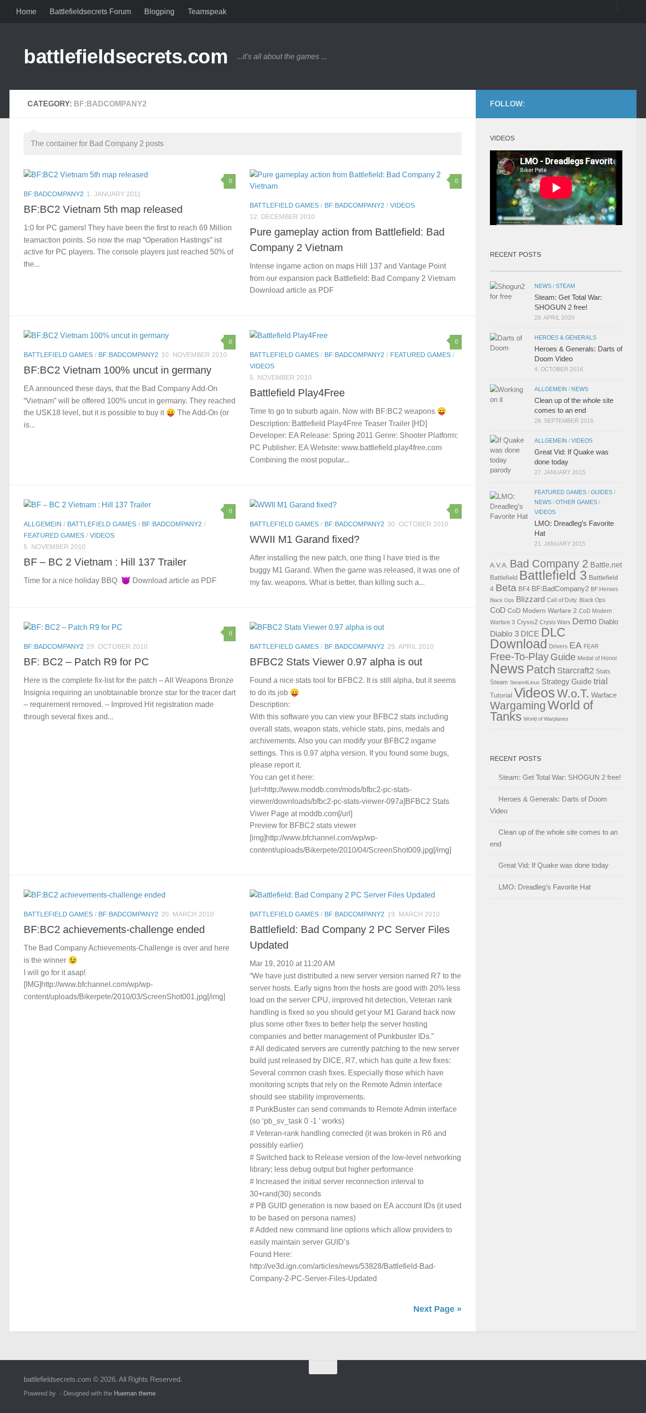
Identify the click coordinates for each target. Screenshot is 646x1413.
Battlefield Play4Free (297, 393)
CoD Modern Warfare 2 (542, 610)
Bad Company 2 (549, 564)
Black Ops (502, 600)
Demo (584, 621)
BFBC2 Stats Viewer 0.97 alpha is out (336, 662)
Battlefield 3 (553, 575)
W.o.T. (573, 693)
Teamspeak (207, 12)
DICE (530, 634)
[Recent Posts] (523, 267)
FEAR (591, 646)
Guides (601, 492)
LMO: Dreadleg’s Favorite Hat (544, 887)
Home (26, 12)
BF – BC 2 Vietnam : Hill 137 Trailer (105, 562)
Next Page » (437, 1309)
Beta (506, 587)
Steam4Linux (525, 682)
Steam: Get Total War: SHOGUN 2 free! (559, 777)
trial (601, 681)
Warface (604, 695)
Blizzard (530, 599)
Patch (540, 669)
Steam (565, 286)
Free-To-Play (519, 657)
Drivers (558, 646)
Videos (402, 205)
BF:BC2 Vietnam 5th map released (103, 209)
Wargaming (518, 705)
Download (518, 644)
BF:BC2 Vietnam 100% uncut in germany (117, 370)
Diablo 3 (504, 633)
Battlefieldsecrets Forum (90, 12)
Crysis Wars (555, 622)
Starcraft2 (575, 670)
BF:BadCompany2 (54, 194)
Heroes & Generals (565, 337)
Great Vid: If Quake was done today (553, 865)
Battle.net (606, 565)
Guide (563, 657)
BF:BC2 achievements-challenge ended (114, 929)
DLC (553, 632)
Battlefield (503, 577)
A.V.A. (499, 565)
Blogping (159, 12)
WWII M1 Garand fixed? (304, 539)
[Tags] (589, 267)
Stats (603, 671)
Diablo (608, 622)
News (542, 286)
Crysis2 (527, 622)
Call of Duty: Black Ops (576, 600)
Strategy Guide (566, 682)
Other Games (576, 502)
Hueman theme (135, 1393)
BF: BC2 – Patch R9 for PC (86, 662)
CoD (498, 610)
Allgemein (42, 524)
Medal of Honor (597, 658)
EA (575, 645)
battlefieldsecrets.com (125, 56)
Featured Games (420, 354)
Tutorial (501, 695)
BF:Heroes (604, 589)
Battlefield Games (284, 205)
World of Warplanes (546, 719)
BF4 (524, 589)
